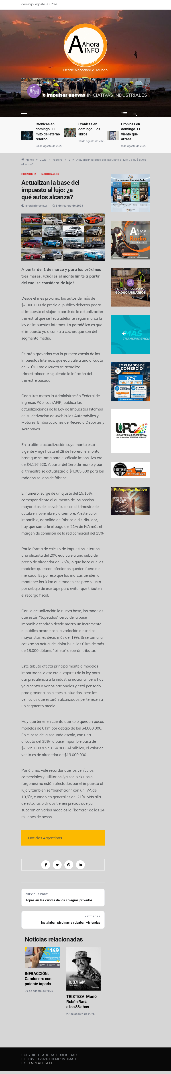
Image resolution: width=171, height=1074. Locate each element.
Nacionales (50, 174)
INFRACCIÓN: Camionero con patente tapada (38, 978)
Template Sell (40, 1063)
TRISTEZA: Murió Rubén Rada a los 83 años (81, 1001)
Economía (29, 174)
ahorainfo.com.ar (36, 205)
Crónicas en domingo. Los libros (89, 129)
